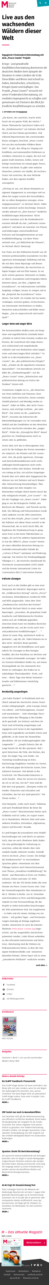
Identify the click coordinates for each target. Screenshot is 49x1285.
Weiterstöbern (33, 1242)
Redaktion (23, 112)
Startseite (6, 1057)
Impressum (10, 1271)
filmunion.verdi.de (31, 1278)
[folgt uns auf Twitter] (34, 1265)
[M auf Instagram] (38, 1265)
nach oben (40, 965)
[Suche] (22, 1265)
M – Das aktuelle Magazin (21, 1232)
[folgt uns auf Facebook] (31, 1265)
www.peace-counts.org (23, 929)
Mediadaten (24, 1271)
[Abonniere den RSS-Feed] (41, 1265)
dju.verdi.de (15, 1278)
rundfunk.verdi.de (35, 1274)
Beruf (15, 1057)
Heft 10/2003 (7, 1038)
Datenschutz (19, 1274)
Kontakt (7, 1274)
